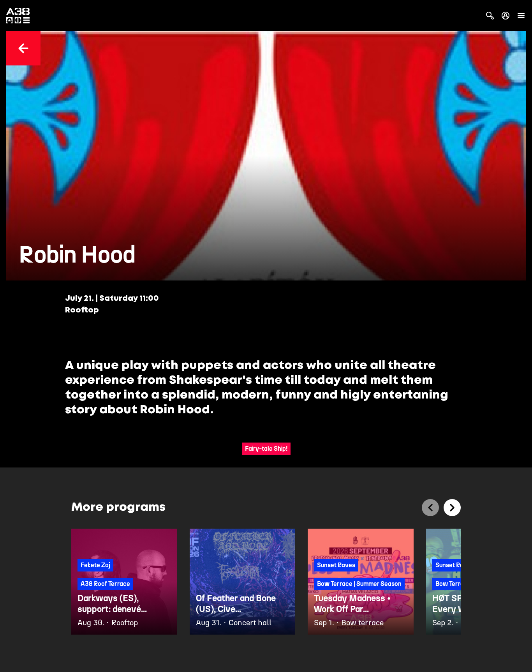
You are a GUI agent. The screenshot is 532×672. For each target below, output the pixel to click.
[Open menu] (521, 15)
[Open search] (490, 15)
